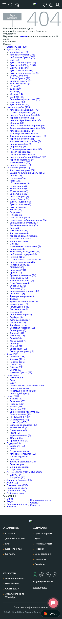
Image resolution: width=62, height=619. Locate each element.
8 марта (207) (17, 398)
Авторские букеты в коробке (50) (27, 128)
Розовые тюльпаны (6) (22, 280)
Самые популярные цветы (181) (27, 172)
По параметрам (43, 543)
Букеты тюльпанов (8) (21, 70)
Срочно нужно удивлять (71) (25, 411)
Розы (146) (15, 180)
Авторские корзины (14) (22, 130)
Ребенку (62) (16, 367)
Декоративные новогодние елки (27, 385)
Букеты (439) (13, 49)
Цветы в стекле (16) (20, 165)
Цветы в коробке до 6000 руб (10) (28, 157)
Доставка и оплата (17, 504)
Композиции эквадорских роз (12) (28, 136)
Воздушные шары (19, 451)
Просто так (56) (18, 409)
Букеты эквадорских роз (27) (25, 73)
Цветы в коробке (44, 533)
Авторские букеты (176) (22, 54)
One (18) (14, 60)
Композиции (16, 377)
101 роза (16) (17, 96)
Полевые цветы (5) (20, 264)
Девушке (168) (17, 356)
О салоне (10, 533)
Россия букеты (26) (20, 78)
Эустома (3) (16, 312)
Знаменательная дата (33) (24, 225)
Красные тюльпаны (20, 238)
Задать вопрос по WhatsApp (14, 595)
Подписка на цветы (16, 488)
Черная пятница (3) (20, 435)
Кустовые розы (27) (20, 320)
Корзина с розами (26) (22, 138)
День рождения (43, 554)
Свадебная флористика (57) (25, 99)
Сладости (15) (17, 446)
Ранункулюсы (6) (19, 278)
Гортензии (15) (18, 178)
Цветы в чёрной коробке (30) (25, 120)
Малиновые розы (19, 241)
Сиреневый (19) (18, 348)
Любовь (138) (17, 404)
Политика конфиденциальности (31, 607)
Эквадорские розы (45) (22, 351)
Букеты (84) (16, 474)
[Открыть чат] (53, 603)
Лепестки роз (17, 464)
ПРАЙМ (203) (17, 267)
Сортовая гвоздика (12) (22, 327)
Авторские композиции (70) (24, 109)
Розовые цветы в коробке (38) (26, 149)
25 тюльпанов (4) (19, 188)
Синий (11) (15, 343)
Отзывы (34, 502)
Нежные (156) (17, 257)
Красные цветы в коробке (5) (25, 141)
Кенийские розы (18, 325)
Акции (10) (12, 482)
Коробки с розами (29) (22, 117)
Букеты (38, 538)
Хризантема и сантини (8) (24, 301)
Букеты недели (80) (20, 201)
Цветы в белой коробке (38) (25, 115)
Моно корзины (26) (20, 162)
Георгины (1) (16, 212)
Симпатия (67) (17, 401)
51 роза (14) (16, 94)
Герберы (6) (16, 317)
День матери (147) (20, 217)
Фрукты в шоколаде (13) (23, 461)
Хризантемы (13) (19, 304)
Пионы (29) (16, 175)
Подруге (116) (17, 362)
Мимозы (14, 243)
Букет (13, 383)
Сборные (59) (17, 123)
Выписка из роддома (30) (23, 425)
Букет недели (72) (19, 104)
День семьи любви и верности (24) (28, 220)
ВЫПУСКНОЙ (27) (19, 427)
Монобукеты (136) (19, 52)
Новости (11, 506)
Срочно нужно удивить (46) (24, 291)
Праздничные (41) (19, 440)
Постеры (14, 459)
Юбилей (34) (16, 438)
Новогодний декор (19, 393)
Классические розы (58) (22, 170)
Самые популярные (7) (22, 112)
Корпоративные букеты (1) (24, 236)
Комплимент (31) (19, 230)
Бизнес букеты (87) (20, 199)
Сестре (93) (16, 369)
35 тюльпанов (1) (19, 191)
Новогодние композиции (23, 390)
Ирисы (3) (15, 228)
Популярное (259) (16, 490)
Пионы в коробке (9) (21, 144)
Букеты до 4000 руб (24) (23, 62)
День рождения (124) (21, 414)
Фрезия (14, 299)
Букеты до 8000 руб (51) (23, 65)
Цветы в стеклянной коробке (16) (27, 125)
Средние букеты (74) (21, 81)
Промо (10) (16, 272)
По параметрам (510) (18, 167)
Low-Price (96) (17, 102)
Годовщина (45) (18, 430)
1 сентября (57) (18, 422)
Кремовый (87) (18, 341)
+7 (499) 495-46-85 (43, 581)
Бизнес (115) (16, 406)
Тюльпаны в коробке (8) (23, 154)
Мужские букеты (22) (21, 372)
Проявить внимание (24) (23, 275)
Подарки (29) (13, 443)
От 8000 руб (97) (19, 75)
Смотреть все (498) (16, 46)
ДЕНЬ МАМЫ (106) (20, 417)
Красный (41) (17, 333)
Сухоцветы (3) (17, 293)
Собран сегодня (15, 493)
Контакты (35, 505)
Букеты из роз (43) (19, 67)
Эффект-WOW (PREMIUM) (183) (24, 472)
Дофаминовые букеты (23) (24, 222)
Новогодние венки (19, 388)
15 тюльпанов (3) (19, 186)
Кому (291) (12, 354)
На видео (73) (17, 249)
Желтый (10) (16, 346)
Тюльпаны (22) (18, 322)
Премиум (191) (18, 270)
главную (23, 36)
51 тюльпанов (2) (19, 193)
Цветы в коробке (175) (18, 107)
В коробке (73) (17, 477)
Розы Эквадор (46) (20, 283)
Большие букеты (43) (21, 83)
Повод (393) (13, 396)
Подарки (39, 548)
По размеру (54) (18, 146)
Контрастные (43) (19, 233)
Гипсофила (16, 214)
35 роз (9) (15, 91)
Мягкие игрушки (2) (20, 456)
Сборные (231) (18, 285)
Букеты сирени (18, 207)
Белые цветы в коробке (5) (24, 133)
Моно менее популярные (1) (25, 246)
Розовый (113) (17, 335)
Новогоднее (12, 375)
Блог (7, 543)
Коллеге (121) (17, 359)
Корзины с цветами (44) (22, 159)
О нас (10, 498)
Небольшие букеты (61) (22, 57)
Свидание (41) (17, 288)
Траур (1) (15, 432)
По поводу (40, 559)
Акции (10, 501)
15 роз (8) (15, 86)
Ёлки (12, 380)
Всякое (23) (16, 209)
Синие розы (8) (18, 330)
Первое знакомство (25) (23, 262)
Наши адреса (40, 587)
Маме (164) (16, 364)
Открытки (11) (17, 469)
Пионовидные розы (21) (23, 314)
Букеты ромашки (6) (20, 204)
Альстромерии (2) (19, 196)
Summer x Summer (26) (19, 480)
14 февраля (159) (19, 419)
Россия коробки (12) (20, 151)
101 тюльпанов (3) (20, 183)
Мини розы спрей (19, 467)
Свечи (13, 448)
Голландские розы (19, 306)
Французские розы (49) (22, 296)
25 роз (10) (15, 88)
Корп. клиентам (13, 548)
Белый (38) (16, 338)
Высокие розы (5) (19, 309)
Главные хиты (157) (17, 485)
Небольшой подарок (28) (23, 254)
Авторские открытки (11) (23, 453)
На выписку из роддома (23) (25, 251)
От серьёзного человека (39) (25, 259)
